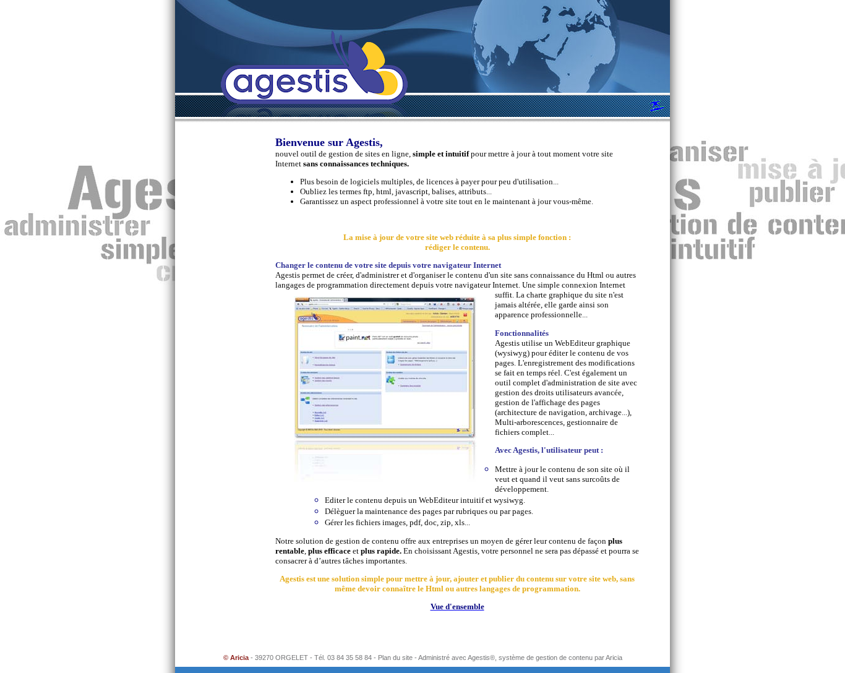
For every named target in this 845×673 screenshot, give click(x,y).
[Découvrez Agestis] (314, 77)
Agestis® (481, 657)
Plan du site (395, 657)
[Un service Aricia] (658, 104)
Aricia (614, 657)
